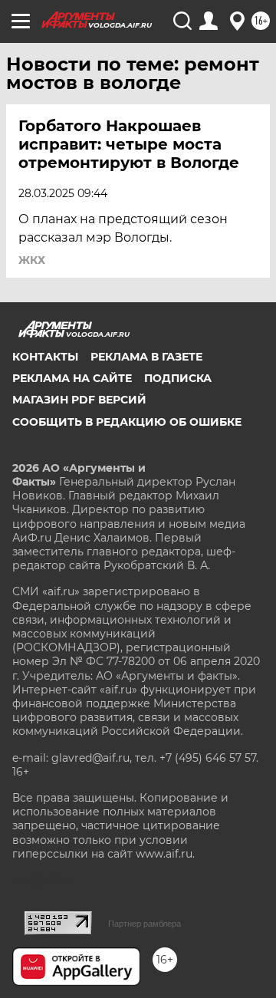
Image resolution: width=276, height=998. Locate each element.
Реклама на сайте (72, 378)
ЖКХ (31, 260)
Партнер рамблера (144, 923)
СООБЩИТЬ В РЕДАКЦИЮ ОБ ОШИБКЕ (127, 422)
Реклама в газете (146, 357)
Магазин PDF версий (79, 400)
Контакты (45, 357)
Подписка (178, 378)
